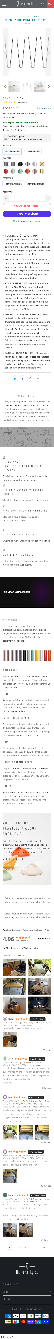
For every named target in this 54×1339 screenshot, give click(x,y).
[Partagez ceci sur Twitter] (15, 378)
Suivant (33, 16)
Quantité (8, 192)
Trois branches (32, 151)
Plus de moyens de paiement (27, 221)
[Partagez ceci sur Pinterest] (30, 378)
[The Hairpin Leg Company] (27, 4)
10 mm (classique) (13, 184)
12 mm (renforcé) (35, 184)
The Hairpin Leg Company (30, 1309)
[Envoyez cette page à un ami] (38, 378)
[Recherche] (43, 4)
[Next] (48, 52)
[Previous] (5, 52)
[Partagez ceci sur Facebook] (23, 378)
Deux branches (12, 151)
